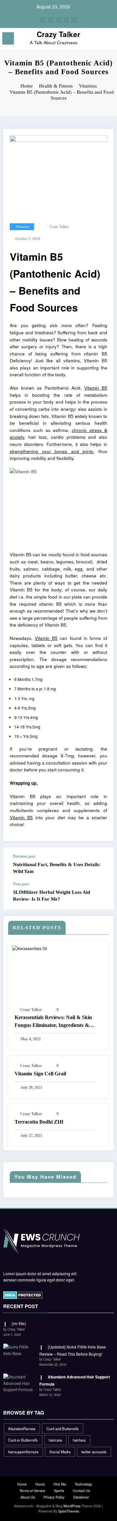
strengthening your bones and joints (51, 451)
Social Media (60, 1451)
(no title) (19, 1323)
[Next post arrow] (102, 895)
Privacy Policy (54, 1497)
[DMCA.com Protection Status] (23, 1294)
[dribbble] (58, 20)
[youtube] (74, 20)
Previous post (24, 856)
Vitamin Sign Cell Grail (40, 1073)
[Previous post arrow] (102, 864)
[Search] (98, 39)
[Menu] (8, 38)
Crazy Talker (58, 34)
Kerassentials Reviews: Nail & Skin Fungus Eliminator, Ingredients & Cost (53, 1022)
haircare (55, 1440)
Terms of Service (32, 1490)
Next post (21, 884)
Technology (83, 1484)
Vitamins (22, 226)
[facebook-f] (43, 20)
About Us (27, 1497)
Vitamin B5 (95, 388)
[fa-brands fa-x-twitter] (51, 20)
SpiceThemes (68, 1511)
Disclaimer (81, 1497)
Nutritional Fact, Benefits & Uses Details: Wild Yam (57, 868)
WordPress (72, 1505)
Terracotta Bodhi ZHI (39, 1122)
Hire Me (60, 1484)
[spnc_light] (109, 40)
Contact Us (81, 1490)
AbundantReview (21, 1428)
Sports (59, 1490)
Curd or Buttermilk (23, 1440)
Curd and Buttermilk (62, 1428)
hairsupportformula (23, 1451)
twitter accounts (94, 1451)
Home (22, 1484)
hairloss (79, 1440)
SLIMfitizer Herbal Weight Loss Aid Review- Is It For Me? (51, 896)
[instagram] (66, 20)
